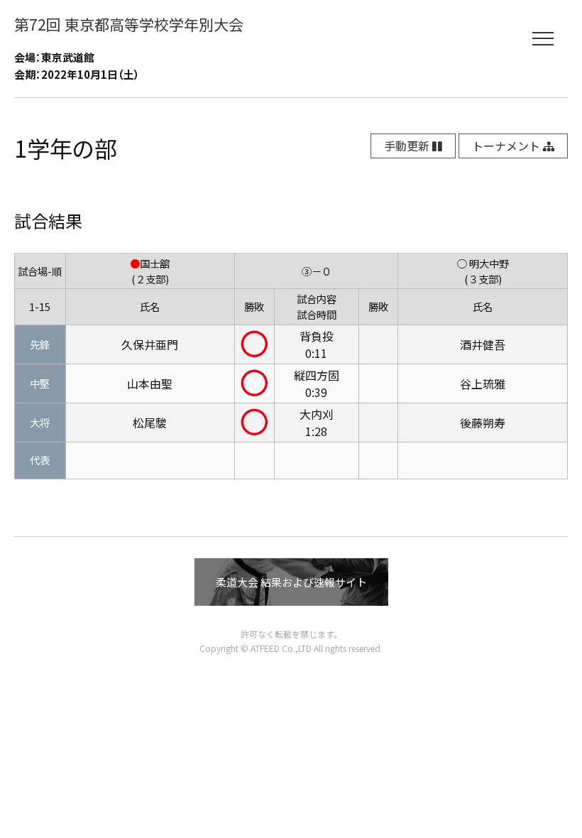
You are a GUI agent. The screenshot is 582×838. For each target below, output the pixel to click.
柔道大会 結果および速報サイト (291, 582)
